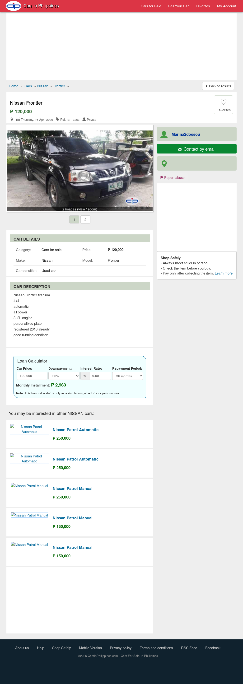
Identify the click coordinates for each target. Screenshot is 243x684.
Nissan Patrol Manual (73, 488)
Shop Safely (61, 647)
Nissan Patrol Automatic (75, 429)
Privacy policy (121, 647)
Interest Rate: (91, 368)
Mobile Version (90, 647)
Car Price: (24, 368)
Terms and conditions (156, 647)
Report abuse (174, 177)
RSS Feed (189, 647)
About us (22, 647)
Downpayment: (60, 368)
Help (40, 647)
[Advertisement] (121, 46)
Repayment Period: (127, 368)
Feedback (213, 647)
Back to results (219, 86)
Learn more (224, 272)
